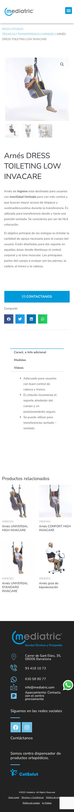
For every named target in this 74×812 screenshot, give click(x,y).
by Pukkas (47, 803)
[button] (68, 10)
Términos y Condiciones (32, 797)
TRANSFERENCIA (28, 34)
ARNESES (48, 34)
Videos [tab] (18, 368)
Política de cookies (31, 803)
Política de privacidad (56, 797)
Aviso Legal (13, 797)
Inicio (6, 29)
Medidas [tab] (20, 360)
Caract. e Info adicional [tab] (30, 352)
